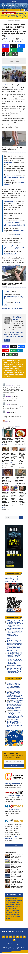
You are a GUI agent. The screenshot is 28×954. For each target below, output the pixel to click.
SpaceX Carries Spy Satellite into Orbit (16, 875)
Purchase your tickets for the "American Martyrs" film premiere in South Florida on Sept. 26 (14, 15)
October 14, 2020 (10, 254)
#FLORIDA (8, 291)
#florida (22, 223)
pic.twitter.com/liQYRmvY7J (14, 248)
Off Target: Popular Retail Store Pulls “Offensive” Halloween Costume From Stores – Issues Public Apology (15, 623)
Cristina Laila (17, 318)
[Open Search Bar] (20, 10)
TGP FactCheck (11, 837)
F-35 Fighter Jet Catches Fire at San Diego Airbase (16, 866)
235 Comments (19, 41)
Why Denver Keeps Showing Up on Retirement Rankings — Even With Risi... (16, 861)
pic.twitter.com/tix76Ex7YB (14, 177)
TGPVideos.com (13, 809)
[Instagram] (24, 937)
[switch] (25, 10)
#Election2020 (13, 223)
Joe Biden (5, 85)
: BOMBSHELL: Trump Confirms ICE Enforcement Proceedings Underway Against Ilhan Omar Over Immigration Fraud (15, 714)
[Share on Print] (16, 54)
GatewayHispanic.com (12, 784)
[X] (10, 937)
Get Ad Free (16, 949)
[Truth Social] (3, 937)
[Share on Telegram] (18, 50)
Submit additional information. (13, 309)
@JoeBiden (8, 162)
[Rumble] (17, 937)
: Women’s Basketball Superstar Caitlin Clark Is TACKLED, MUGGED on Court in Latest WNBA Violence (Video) (14, 685)
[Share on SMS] (10, 54)
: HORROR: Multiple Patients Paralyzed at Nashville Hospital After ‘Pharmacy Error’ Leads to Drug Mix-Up (15, 723)
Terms (10, 949)
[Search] (21, 517)
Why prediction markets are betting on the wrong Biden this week (17, 871)
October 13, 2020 (18, 231)
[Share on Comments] (7, 54)
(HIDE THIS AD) (17, 20)
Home (5, 947)
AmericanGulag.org (14, 796)
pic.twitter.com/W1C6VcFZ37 (14, 225)
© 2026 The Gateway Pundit (14, 944)
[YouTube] (14, 940)
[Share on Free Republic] (3, 54)
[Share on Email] (13, 54)
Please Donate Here (14, 895)
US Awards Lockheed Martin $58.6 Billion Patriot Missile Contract (16, 856)
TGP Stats (14, 845)
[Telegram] (21, 937)
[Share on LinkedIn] (21, 50)
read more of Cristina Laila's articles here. (14, 335)
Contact (17, 947)
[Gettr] (7, 937)
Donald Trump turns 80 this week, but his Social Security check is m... (17, 881)
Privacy (23, 947)
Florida (14, 246)
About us (10, 947)
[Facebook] (14, 937)
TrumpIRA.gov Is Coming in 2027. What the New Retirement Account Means (17, 886)
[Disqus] (14, 402)
